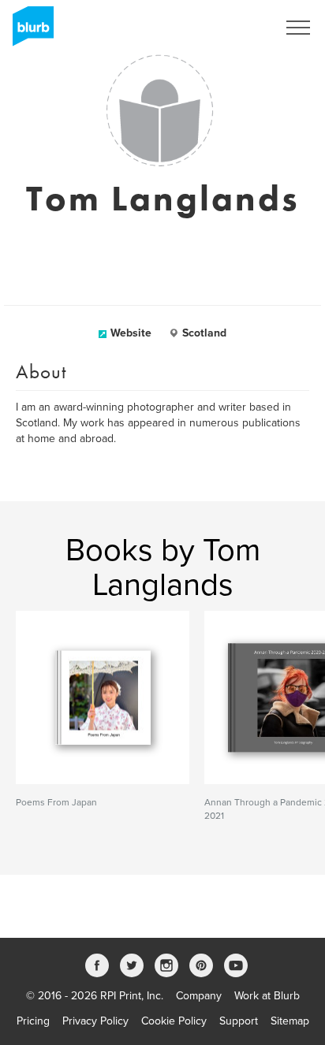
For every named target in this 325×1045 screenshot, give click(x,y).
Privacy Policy (95, 1021)
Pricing (33, 1021)
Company (199, 995)
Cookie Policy (174, 1021)
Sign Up (236, 27)
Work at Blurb (267, 995)
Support (238, 1021)
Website (130, 333)
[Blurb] (28, 31)
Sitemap (290, 1021)
